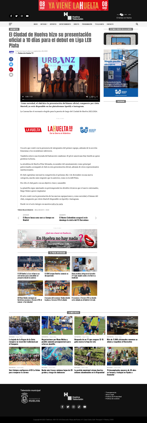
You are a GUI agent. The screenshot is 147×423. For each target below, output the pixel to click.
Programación (87, 24)
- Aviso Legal (109, 394)
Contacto (110, 24)
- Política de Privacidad (113, 396)
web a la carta (57, 204)
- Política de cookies (112, 398)
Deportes (53, 24)
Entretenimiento (65, 24)
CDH (47, 210)
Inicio (36, 24)
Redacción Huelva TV (25, 53)
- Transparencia (110, 392)
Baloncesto (39, 210)
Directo (76, 24)
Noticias (43, 24)
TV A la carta (99, 24)
